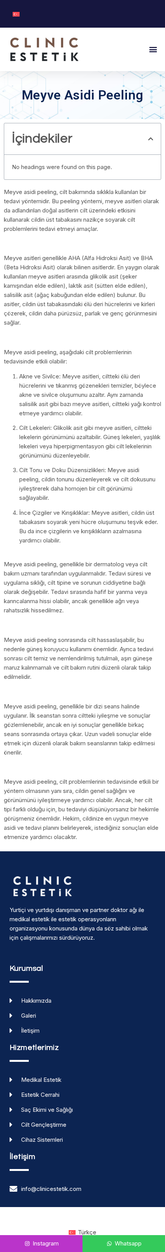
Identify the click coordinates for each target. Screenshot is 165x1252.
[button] (153, 49)
